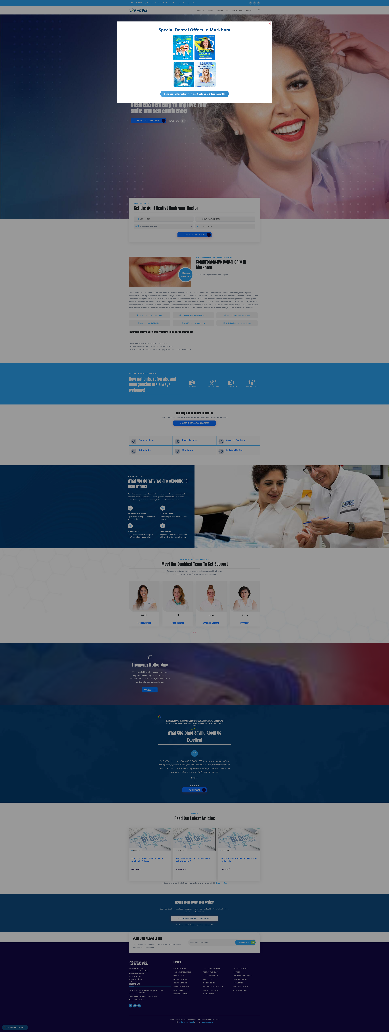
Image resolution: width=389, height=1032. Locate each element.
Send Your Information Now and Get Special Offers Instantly (194, 94)
